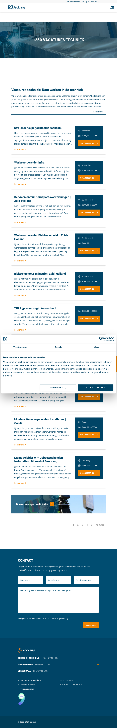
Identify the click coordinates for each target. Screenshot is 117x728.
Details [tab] (58, 347)
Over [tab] (96, 347)
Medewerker (93, 1)
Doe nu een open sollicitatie (32, 504)
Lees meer (19, 149)
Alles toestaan (95, 387)
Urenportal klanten (27, 684)
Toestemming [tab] (20, 347)
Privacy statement (27, 689)
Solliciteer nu (87, 143)
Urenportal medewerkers (30, 680)
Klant (82, 1)
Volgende (100, 524)
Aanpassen (56, 387)
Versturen (91, 625)
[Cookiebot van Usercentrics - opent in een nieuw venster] (101, 339)
